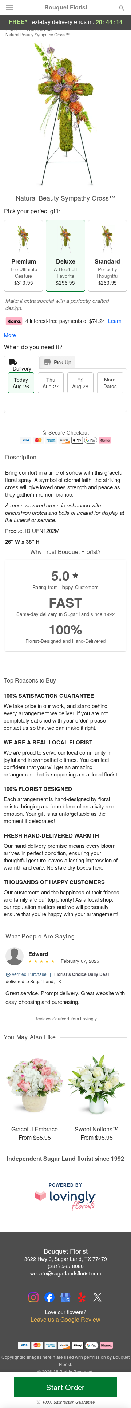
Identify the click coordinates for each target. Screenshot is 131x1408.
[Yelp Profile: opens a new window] (81, 1297)
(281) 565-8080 (66, 1266)
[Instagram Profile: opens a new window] (33, 1297)
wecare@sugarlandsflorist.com (65, 1273)
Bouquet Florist (65, 7)
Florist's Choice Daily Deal (81, 974)
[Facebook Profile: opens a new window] (49, 1297)
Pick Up (62, 362)
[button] (115, 1392)
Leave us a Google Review (65, 1320)
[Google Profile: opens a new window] (65, 1297)
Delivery (22, 367)
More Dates (110, 382)
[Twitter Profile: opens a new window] (97, 1297)
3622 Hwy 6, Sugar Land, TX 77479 (65, 1258)
